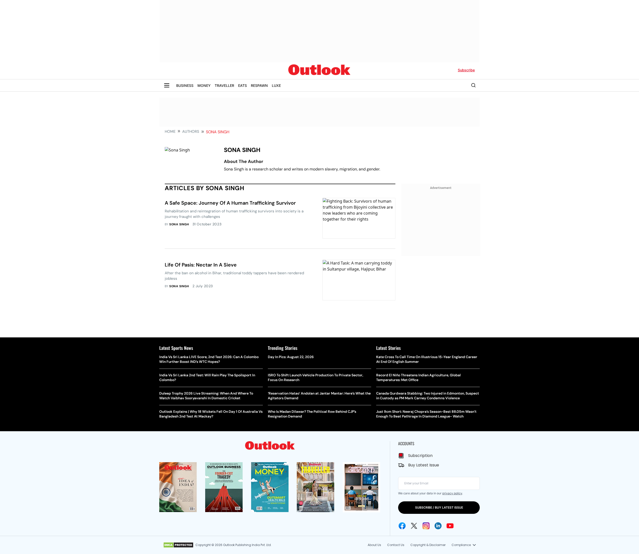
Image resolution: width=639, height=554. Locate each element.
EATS (242, 85)
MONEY (204, 85)
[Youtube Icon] (450, 526)
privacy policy (452, 493)
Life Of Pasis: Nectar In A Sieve (201, 265)
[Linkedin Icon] (438, 526)
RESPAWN (259, 85)
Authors (190, 131)
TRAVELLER (224, 85)
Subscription (420, 455)
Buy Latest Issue (423, 465)
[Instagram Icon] (426, 526)
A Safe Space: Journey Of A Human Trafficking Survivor (230, 203)
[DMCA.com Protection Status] (178, 545)
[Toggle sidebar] (166, 85)
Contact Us (395, 545)
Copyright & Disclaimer (428, 545)
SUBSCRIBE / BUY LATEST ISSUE (439, 507)
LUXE (276, 85)
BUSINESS (184, 85)
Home (170, 131)
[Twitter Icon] (414, 526)
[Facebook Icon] (402, 526)
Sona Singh (179, 224)
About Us (374, 545)
